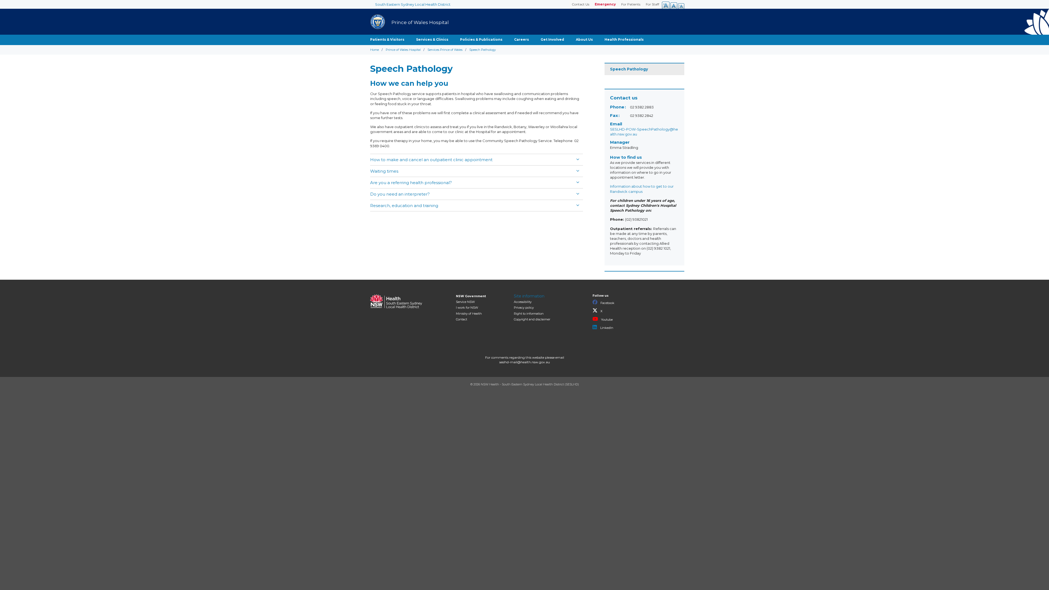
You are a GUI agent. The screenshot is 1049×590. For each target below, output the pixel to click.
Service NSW (465, 302)
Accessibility (523, 302)
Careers (521, 39)
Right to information (529, 313)
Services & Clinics (432, 39)
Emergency (605, 4)
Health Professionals (624, 39)
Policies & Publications (481, 39)
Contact (461, 319)
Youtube (606, 319)
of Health (469, 313)
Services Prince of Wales (445, 50)
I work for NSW (467, 307)
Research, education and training (404, 205)
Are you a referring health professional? (411, 182)
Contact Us (580, 4)
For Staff (652, 4)
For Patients (630, 4)
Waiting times (384, 171)
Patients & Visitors (387, 39)
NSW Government (471, 296)
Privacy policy (524, 307)
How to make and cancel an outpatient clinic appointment (431, 159)
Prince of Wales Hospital (403, 50)
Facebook (607, 303)
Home (374, 50)
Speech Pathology (629, 69)
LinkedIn (606, 328)
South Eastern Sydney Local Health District (412, 4)
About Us (584, 39)
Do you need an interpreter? (400, 194)
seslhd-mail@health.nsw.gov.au (524, 362)
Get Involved (552, 39)
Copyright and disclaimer (532, 319)
